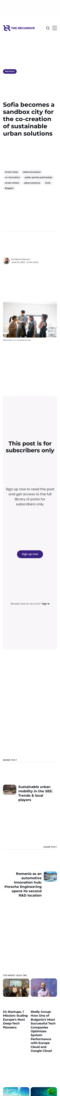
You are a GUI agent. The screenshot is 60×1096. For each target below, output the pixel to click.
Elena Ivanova (22, 259)
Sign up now (30, 554)
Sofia (47, 182)
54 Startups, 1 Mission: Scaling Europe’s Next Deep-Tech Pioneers (15, 1019)
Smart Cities (11, 172)
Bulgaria (9, 188)
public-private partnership (38, 177)
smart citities (12, 182)
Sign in (46, 603)
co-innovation (12, 177)
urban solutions (32, 182)
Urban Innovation (32, 172)
